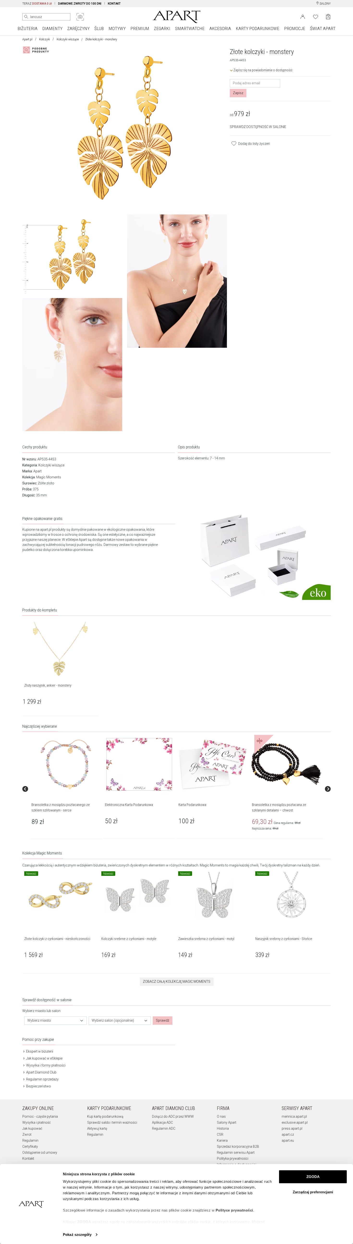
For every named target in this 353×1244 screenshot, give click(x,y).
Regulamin (30, 1140)
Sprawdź (162, 1020)
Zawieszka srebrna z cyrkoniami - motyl (206, 939)
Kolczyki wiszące (68, 39)
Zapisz (238, 93)
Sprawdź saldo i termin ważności (112, 1122)
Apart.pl (27, 39)
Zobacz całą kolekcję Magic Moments (176, 981)
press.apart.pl (292, 1128)
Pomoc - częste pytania (40, 1116)
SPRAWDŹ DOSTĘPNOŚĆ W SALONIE (258, 127)
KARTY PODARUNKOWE (257, 28)
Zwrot (26, 1134)
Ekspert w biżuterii (39, 1051)
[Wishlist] (315, 16)
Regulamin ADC (163, 1128)
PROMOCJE (294, 28)
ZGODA (313, 1177)
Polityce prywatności (234, 1210)
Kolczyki (44, 39)
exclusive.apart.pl (295, 1122)
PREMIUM (139, 28)
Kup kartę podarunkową (105, 1116)
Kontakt (28, 1158)
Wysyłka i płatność (36, 1122)
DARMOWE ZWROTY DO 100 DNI (79, 3)
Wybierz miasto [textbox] (39, 1020)
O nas (221, 1116)
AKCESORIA (220, 28)
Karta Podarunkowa (192, 805)
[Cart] (328, 16)
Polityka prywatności (232, 1158)
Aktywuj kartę (97, 1128)
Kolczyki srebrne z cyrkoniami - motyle (128, 939)
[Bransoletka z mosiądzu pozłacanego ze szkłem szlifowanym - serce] (66, 764)
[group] (66, 789)
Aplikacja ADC (162, 1122)
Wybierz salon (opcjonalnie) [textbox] (113, 1020)
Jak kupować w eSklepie (43, 1058)
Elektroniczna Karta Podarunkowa (129, 805)
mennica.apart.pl (294, 1116)
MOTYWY (117, 28)
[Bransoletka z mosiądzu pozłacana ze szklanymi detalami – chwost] (286, 764)
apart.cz (288, 1134)
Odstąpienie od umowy (39, 1152)
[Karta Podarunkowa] (213, 764)
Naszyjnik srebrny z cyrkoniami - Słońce (283, 939)
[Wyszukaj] (26, 17)
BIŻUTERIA (27, 28)
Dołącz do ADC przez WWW (173, 1116)
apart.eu (288, 1140)
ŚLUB (99, 28)
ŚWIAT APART (322, 28)
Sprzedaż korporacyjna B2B (238, 1146)
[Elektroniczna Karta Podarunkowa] (139, 764)
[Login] (302, 16)
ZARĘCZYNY (78, 28)
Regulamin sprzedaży (42, 1079)
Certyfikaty (30, 1146)
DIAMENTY (52, 28)
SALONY (325, 3)
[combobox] (55, 1020)
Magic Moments (48, 477)
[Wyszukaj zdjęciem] (80, 16)
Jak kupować (32, 1128)
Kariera (222, 1140)
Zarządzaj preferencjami (313, 1192)
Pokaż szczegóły (77, 1234)
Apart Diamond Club (40, 1072)
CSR (220, 1134)
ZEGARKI (162, 28)
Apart (37, 471)
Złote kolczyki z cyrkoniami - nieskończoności (57, 939)
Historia (223, 1128)
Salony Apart (226, 1122)
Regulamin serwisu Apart (236, 1152)
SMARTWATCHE (190, 28)
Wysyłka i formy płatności (45, 1065)
